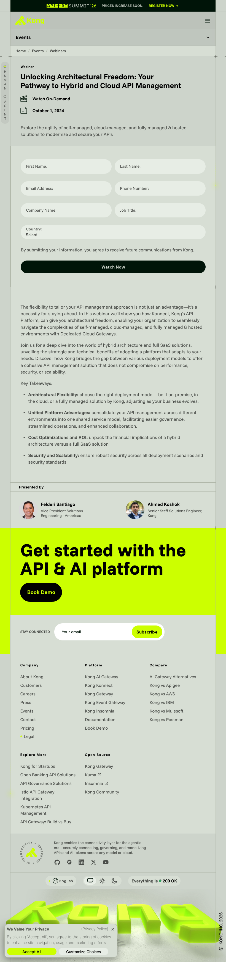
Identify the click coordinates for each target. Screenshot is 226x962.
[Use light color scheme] (102, 881)
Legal (27, 736)
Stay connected (35, 632)
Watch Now (113, 267)
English (60, 880)
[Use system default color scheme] (90, 881)
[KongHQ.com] (29, 20)
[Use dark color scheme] (114, 881)
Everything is (154, 881)
